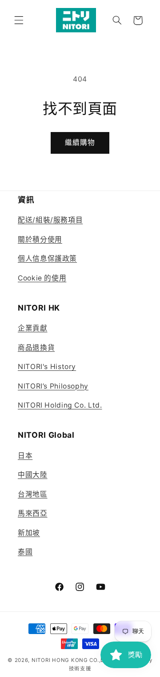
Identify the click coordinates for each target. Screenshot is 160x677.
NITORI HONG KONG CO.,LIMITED (77, 660)
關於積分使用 (40, 239)
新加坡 (29, 533)
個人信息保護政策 (47, 258)
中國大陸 (33, 475)
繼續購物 (80, 142)
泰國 (25, 552)
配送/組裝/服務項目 (50, 220)
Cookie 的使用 (42, 278)
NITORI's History (47, 366)
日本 (25, 455)
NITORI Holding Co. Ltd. (60, 405)
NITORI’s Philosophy (53, 386)
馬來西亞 (33, 513)
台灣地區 (33, 494)
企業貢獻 (33, 328)
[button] (18, 20)
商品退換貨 (36, 347)
